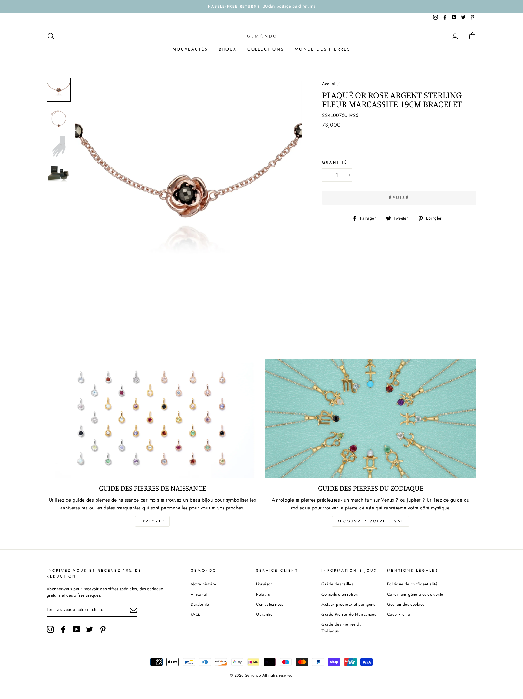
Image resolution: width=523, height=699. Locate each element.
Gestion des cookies (405, 604)
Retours (263, 594)
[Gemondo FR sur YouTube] (76, 629)
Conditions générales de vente (415, 594)
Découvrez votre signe (371, 521)
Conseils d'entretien (339, 594)
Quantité (335, 162)
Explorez (152, 521)
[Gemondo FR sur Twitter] (89, 629)
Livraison (264, 584)
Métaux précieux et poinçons (348, 604)
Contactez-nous (270, 604)
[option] (261, 6)
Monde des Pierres (322, 49)
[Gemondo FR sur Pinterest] (103, 629)
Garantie (264, 614)
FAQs (196, 614)
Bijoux (228, 49)
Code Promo (398, 614)
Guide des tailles (337, 584)
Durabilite (200, 604)
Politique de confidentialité (412, 584)
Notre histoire (203, 584)
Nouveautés (190, 49)
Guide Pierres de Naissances (348, 614)
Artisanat (199, 594)
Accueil (329, 84)
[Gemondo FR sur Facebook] (63, 629)
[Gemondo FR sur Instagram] (50, 629)
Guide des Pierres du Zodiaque (341, 627)
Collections (265, 49)
